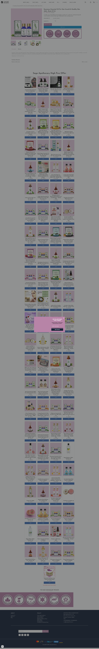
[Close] (63, 318)
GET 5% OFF (57, 329)
